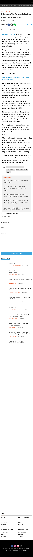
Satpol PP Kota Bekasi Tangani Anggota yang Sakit (20, 280)
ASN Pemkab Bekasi (12, 167)
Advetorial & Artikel (23, 517)
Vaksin (8, 172)
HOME (2, 5)
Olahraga (14, 327)
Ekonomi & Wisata (13, 292)
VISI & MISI (20, 534)
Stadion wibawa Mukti (21, 169)
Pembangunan (5, 532)
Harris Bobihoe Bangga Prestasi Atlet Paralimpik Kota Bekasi (18, 324)
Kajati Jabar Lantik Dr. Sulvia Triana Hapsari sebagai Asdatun (20, 306)
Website (3, 227)
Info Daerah (4, 522)
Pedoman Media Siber (23, 529)
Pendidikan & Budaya (16, 265)
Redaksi (23, 548)
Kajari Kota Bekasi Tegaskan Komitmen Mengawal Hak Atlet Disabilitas (19, 342)
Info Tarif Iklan (22, 532)
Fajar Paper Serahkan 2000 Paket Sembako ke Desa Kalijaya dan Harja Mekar (16, 209)
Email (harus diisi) (5, 222)
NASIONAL (6, 5)
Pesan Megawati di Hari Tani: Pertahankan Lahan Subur (15, 181)
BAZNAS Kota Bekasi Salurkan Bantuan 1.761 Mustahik (20, 289)
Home (10, 265)
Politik (3, 534)
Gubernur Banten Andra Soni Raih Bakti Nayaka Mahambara (19, 271)
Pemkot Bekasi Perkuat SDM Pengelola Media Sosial (19, 262)
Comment (3, 233)
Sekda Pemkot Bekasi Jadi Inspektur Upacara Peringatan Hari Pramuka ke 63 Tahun (15, 188)
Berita (10, 283)
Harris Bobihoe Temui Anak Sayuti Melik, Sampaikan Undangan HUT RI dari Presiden (20, 333)
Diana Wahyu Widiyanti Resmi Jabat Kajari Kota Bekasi (19, 298)
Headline (3, 520)
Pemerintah (14, 274)
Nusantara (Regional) (7, 529)
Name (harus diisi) (5, 216)
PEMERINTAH (21, 5)
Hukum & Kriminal (16, 301)
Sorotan (3, 525)
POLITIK (26, 5)
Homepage (20, 537)
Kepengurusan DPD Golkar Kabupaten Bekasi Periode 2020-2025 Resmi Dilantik (15, 195)
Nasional (20, 522)
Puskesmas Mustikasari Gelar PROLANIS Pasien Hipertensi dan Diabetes (19, 315)
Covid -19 (21, 167)
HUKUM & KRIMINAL (13, 5)
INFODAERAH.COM (8, 35)
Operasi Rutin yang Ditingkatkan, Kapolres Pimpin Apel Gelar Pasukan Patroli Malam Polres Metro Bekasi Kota (15, 202)
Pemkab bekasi (10, 169)
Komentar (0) (29, 24)
